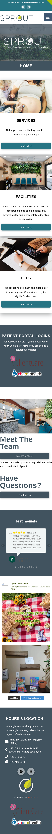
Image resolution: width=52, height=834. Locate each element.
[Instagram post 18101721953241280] (26, 617)
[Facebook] (23, 7)
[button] (49, 2)
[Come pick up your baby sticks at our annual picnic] (26, 669)
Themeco (32, 797)
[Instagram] (29, 7)
